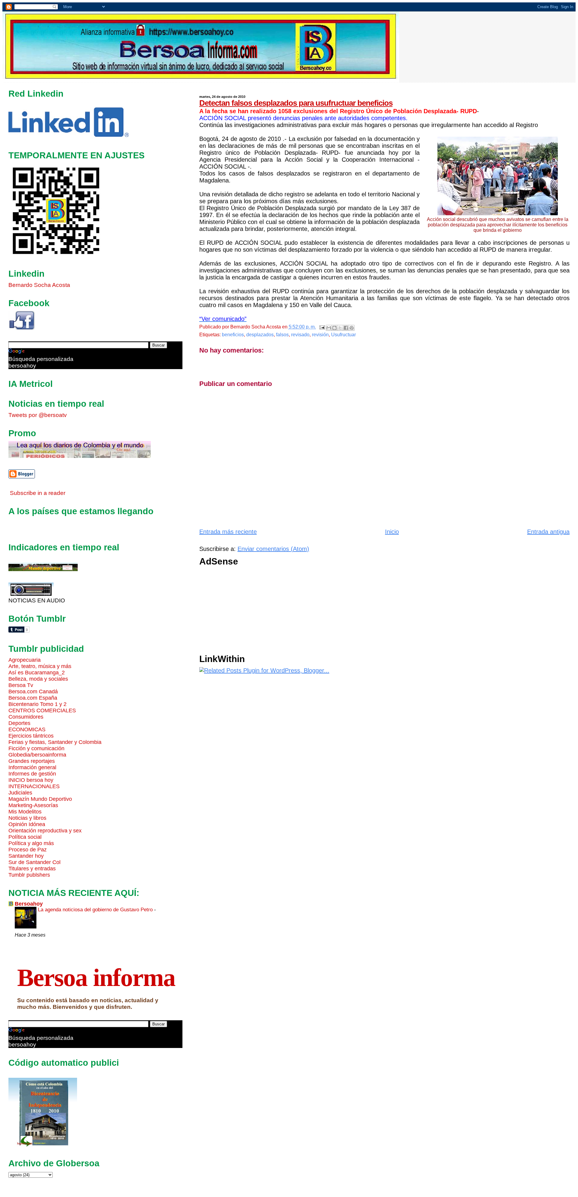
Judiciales (20, 793)
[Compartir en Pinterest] (352, 328)
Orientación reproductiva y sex (45, 831)
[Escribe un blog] (334, 328)
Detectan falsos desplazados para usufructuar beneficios (296, 102)
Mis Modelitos (25, 812)
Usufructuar (343, 334)
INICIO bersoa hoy (30, 780)
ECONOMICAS (26, 729)
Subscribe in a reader (37, 493)
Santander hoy (26, 856)
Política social (25, 837)
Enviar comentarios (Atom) (273, 549)
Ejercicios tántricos (31, 736)
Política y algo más (31, 843)
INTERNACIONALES (34, 786)
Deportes (19, 723)
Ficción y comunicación (36, 748)
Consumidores (25, 717)
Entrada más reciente (228, 531)
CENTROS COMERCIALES (42, 710)
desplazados (260, 334)
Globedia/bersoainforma (37, 755)
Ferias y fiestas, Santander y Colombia (54, 742)
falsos (282, 334)
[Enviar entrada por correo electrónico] (321, 326)
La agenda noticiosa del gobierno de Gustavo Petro (96, 909)
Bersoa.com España (32, 698)
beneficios (233, 334)
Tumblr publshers (29, 875)
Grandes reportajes (31, 761)
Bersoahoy (29, 904)
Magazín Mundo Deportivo (40, 799)
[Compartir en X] (340, 328)
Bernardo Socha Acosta (39, 285)
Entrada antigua (548, 531)
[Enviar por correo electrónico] (329, 328)
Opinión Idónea (26, 824)
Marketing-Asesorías (33, 805)
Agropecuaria (24, 660)
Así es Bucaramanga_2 (36, 673)
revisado (300, 334)
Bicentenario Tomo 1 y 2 (37, 704)
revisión (320, 334)
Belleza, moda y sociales (38, 679)
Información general (32, 767)
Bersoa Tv (20, 685)
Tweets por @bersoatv (37, 415)
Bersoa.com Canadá (33, 692)
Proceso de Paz (27, 850)
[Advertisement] (380, 612)
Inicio (392, 531)
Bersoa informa (96, 977)
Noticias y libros (27, 818)
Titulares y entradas (32, 869)
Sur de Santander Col (34, 862)
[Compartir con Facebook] (346, 328)
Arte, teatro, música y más (39, 666)
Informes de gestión (32, 774)
